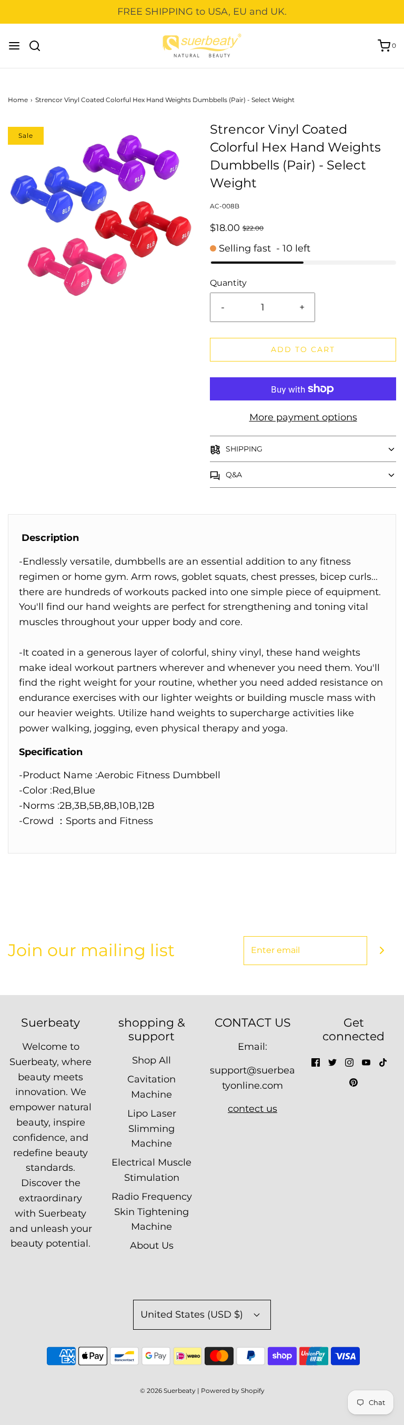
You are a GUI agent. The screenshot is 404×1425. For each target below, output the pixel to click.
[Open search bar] (38, 46)
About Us (152, 1245)
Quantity (228, 282)
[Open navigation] (14, 46)
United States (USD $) (193, 1314)
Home (18, 100)
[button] (303, 448)
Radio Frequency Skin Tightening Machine (152, 1212)
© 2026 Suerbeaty (168, 1390)
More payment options (303, 417)
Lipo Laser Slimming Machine (151, 1129)
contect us (252, 1109)
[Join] (381, 950)
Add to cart (303, 349)
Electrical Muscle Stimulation (151, 1170)
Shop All (151, 1060)
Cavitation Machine (151, 1086)
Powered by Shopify (233, 1390)
